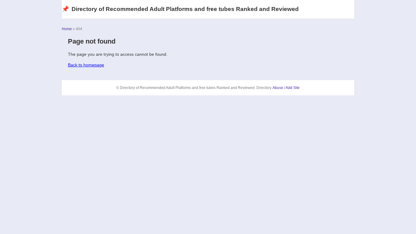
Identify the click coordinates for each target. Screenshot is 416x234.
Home (67, 29)
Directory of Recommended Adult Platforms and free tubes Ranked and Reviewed (180, 9)
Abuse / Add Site (286, 88)
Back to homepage (86, 64)
